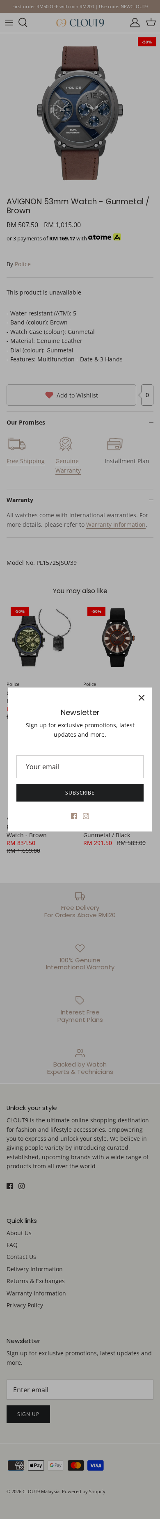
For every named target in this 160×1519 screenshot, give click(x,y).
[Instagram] (86, 816)
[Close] (142, 698)
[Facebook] (74, 816)
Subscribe (80, 792)
